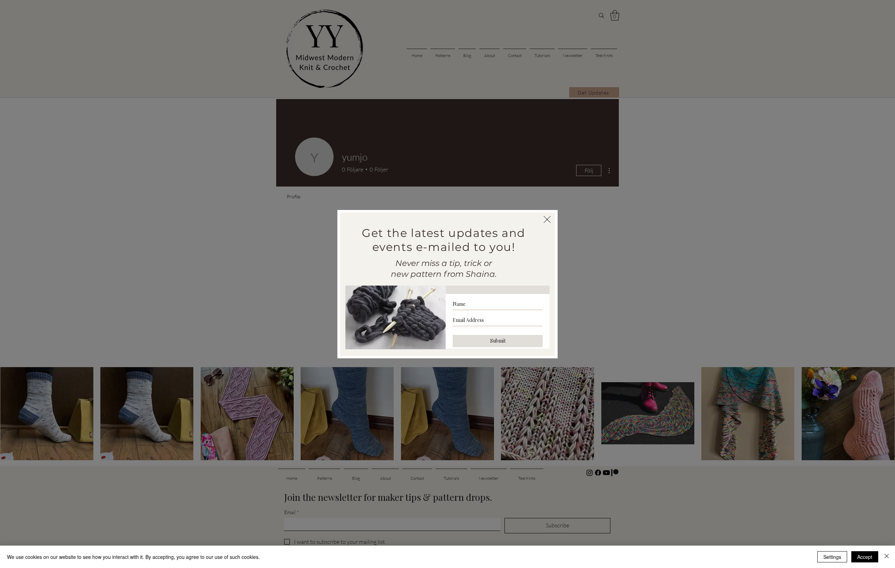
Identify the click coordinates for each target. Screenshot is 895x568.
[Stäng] (886, 556)
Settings (832, 556)
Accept (864, 556)
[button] (547, 219)
